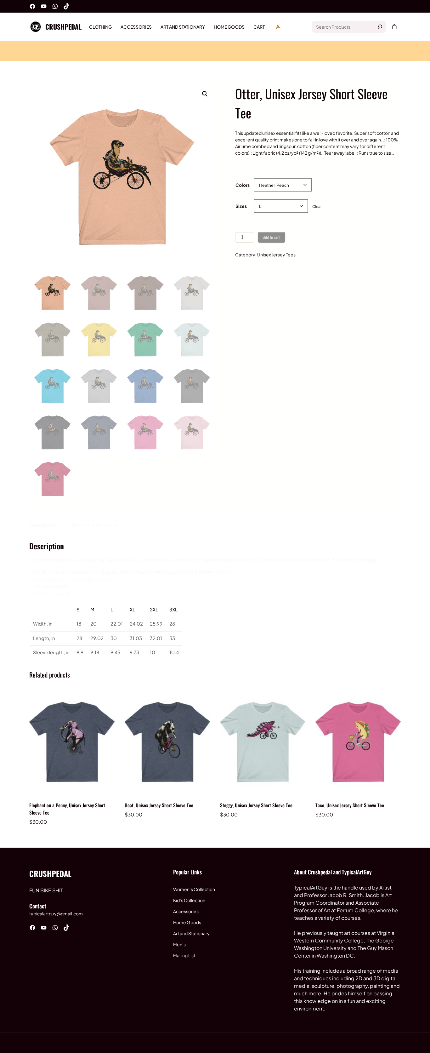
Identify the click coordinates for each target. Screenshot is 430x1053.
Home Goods (187, 922)
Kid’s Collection (189, 900)
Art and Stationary (191, 933)
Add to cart (271, 237)
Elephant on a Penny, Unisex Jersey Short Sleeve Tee (67, 809)
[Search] (380, 27)
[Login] (278, 27)
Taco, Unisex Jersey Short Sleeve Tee (349, 805)
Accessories (186, 911)
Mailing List (184, 955)
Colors (242, 185)
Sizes (241, 206)
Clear (317, 206)
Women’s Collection (194, 889)
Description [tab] (42, 525)
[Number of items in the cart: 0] (394, 26)
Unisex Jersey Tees (276, 254)
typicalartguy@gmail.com (56, 913)
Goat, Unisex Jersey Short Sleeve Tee (159, 805)
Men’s (179, 944)
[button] (205, 94)
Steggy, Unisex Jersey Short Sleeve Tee (256, 805)
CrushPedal (63, 26)
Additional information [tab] (93, 525)
